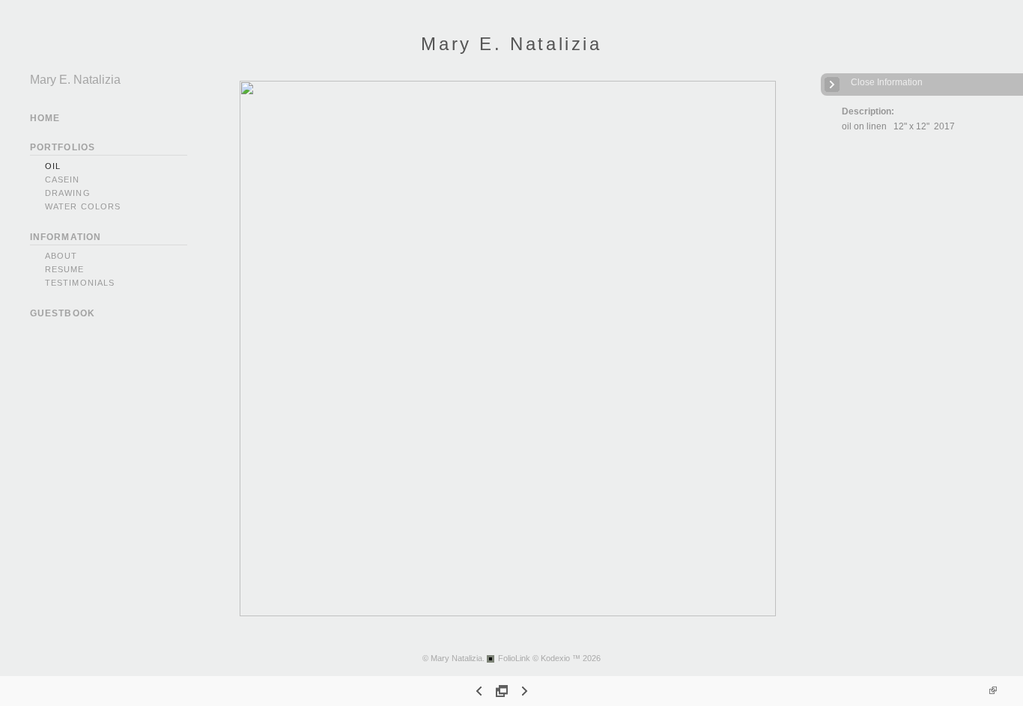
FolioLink (514, 658)
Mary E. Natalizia (511, 44)
